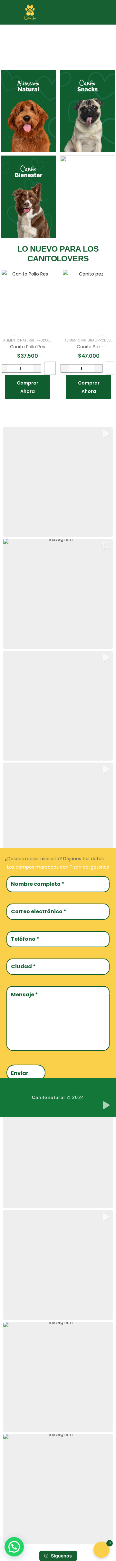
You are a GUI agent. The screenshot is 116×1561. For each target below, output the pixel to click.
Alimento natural (80, 340)
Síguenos (61, 1555)
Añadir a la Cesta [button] (50, 368)
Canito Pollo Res (27, 346)
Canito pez (89, 346)
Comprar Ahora (27, 387)
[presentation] (14, 341)
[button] (106, 12)
